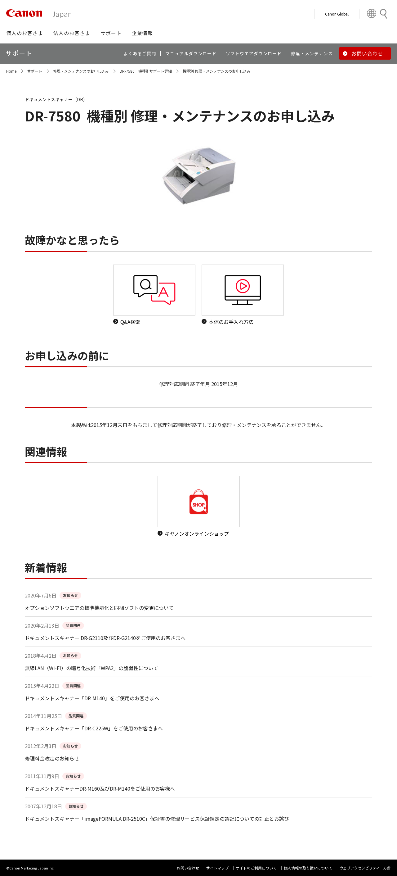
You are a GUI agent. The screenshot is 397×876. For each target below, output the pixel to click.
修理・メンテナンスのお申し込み (81, 71)
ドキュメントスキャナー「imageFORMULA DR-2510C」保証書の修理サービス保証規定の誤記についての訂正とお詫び (157, 818)
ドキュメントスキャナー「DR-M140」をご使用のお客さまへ (92, 698)
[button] (24, 33)
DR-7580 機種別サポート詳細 (146, 71)
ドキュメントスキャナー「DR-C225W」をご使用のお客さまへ (94, 728)
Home (11, 71)
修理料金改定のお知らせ (52, 758)
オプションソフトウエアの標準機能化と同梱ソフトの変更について (99, 607)
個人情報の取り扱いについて (308, 867)
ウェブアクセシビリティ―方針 (365, 867)
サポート (34, 71)
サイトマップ (217, 867)
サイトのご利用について (256, 867)
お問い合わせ (188, 867)
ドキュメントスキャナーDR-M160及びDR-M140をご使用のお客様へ (100, 788)
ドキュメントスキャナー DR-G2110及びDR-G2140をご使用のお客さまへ (105, 638)
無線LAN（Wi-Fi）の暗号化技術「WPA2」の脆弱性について (91, 668)
